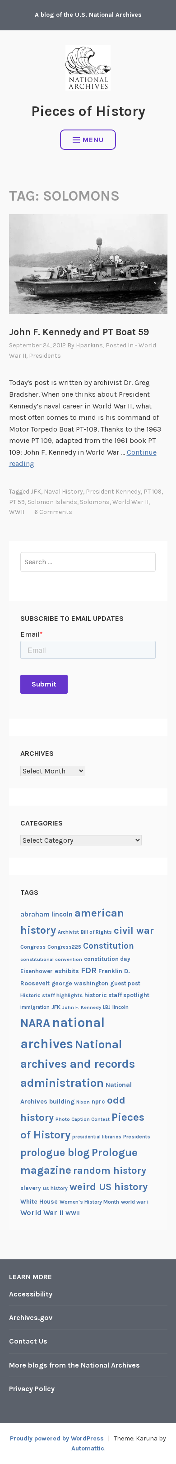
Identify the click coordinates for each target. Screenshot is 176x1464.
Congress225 (64, 947)
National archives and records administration (77, 1063)
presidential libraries (96, 1137)
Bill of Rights (96, 932)
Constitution (108, 946)
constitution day (107, 958)
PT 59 (17, 502)
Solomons (95, 502)
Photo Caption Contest (83, 1119)
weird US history (108, 1187)
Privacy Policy (32, 1388)
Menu (93, 139)
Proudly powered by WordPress (57, 1438)
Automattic (87, 1448)
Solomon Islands (52, 502)
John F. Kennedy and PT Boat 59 (79, 331)
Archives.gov (30, 1317)
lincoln (120, 1007)
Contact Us (28, 1341)
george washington (79, 983)
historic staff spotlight (116, 995)
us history (55, 1188)
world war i (134, 1202)
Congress (33, 947)
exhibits (67, 971)
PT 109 (153, 491)
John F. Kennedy (81, 1007)
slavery (30, 1188)
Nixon (83, 1102)
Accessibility (30, 1294)
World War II (130, 502)
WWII (16, 512)
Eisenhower (36, 971)
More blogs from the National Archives (74, 1365)
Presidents (45, 356)
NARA (35, 1023)
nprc (98, 1101)
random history (109, 1170)
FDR (89, 970)
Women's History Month (89, 1202)
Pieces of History (88, 111)
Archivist (68, 932)
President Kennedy (113, 491)
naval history (63, 491)
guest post (125, 983)
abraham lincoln (46, 914)
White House (39, 1201)
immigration (35, 1007)
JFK (36, 491)
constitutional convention (51, 959)
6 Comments (53, 512)
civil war (134, 930)
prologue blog (55, 1152)
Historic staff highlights (51, 995)
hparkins (89, 345)
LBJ (107, 1007)
